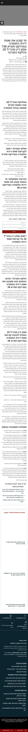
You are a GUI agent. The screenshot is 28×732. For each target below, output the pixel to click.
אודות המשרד (23, 640)
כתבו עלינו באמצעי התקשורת (18, 643)
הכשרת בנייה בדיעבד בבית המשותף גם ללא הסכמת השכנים (14, 574)
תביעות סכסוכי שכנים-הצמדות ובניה (15, 681)
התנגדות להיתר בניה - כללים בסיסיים (17, 669)
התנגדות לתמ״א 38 (22, 672)
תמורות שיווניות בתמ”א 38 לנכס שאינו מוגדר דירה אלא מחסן (15, 605)
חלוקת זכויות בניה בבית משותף (16, 683)
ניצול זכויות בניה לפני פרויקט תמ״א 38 (15, 686)
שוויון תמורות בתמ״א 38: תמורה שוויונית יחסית (15, 543)
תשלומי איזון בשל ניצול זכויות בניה (16, 678)
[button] (2, 2)
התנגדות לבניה (21, 663)
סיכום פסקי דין (19, 32)
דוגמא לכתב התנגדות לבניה (19, 666)
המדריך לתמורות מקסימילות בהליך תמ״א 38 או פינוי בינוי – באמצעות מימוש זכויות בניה (13, 491)
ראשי (25, 32)
